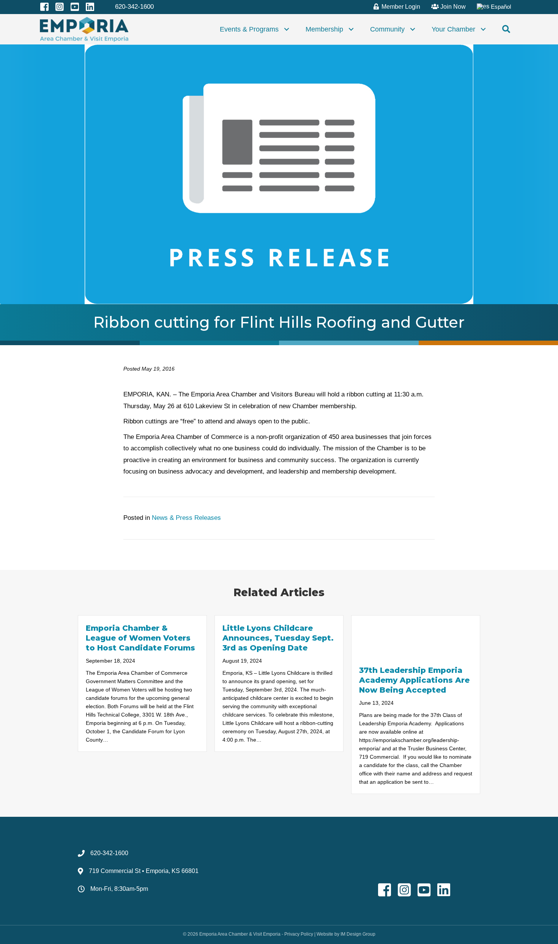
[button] (287, 29)
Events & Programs (249, 29)
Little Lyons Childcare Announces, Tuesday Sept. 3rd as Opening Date (278, 638)
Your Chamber (453, 29)
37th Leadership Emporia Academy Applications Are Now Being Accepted (414, 680)
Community (387, 29)
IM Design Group (357, 934)
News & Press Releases (186, 517)
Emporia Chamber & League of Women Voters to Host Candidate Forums (140, 638)
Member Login (400, 6)
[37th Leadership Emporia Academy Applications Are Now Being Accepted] (416, 636)
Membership (324, 29)
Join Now (452, 6)
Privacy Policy (298, 934)
